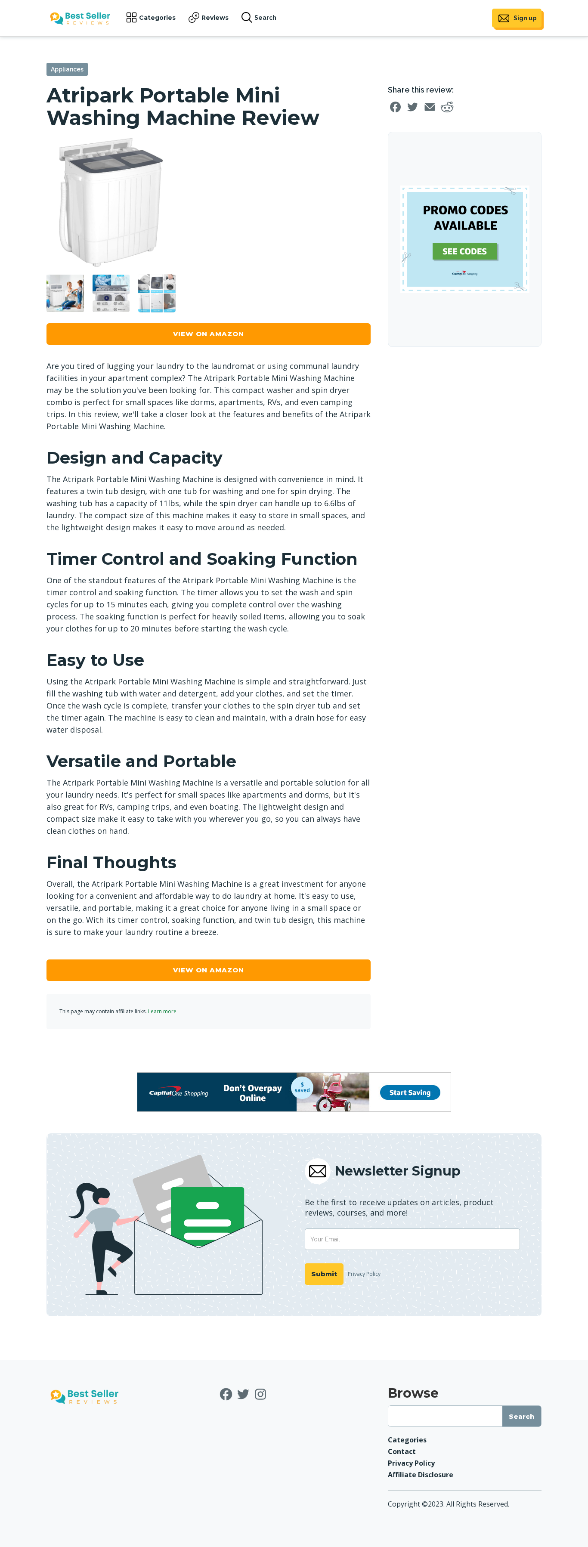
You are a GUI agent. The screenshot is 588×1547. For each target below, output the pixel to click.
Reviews (215, 18)
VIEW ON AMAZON (208, 334)
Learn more (162, 1011)
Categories (157, 18)
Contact (402, 1451)
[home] (79, 18)
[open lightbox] (111, 202)
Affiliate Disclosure (420, 1474)
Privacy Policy (364, 1274)
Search (265, 17)
